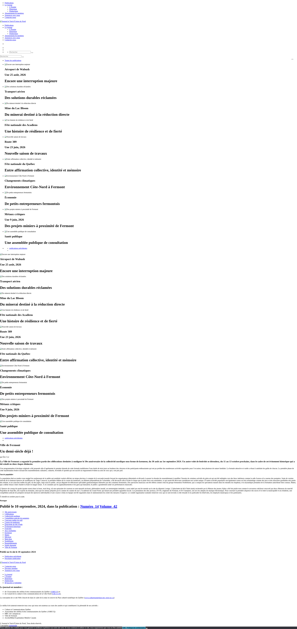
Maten (7, 535)
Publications (9, 3)
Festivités (8, 529)
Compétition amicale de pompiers (17, 518)
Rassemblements (11, 543)
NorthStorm (9, 541)
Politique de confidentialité (136, 628)
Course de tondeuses (12, 522)
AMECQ (54, 592)
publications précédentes (18, 248)
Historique (13, 9)
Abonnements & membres (14, 13)
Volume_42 (108, 506)
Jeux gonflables (10, 531)
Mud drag (8, 539)
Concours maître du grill (13, 520)
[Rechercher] (32, 52)
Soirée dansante (10, 545)
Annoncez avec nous (12, 15)
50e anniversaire (11, 512)
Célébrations (9, 514)
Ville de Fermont (11, 547)
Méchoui (8, 537)
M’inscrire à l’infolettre (13, 583)
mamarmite (13, 625)
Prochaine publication (13, 558)
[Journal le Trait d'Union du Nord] (13, 21)
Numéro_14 (89, 506)
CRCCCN (56, 594)
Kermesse (8, 533)
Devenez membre (11, 568)
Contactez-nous (10, 17)
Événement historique (13, 527)
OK (124, 628)
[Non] (147, 628)
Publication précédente (13, 556)
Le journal (8, 5)
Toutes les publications (13, 60)
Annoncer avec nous (12, 570)
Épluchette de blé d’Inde (14, 524)
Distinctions (13, 11)
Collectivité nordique (12, 516)
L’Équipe (12, 7)
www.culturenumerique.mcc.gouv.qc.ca (99, 598)
